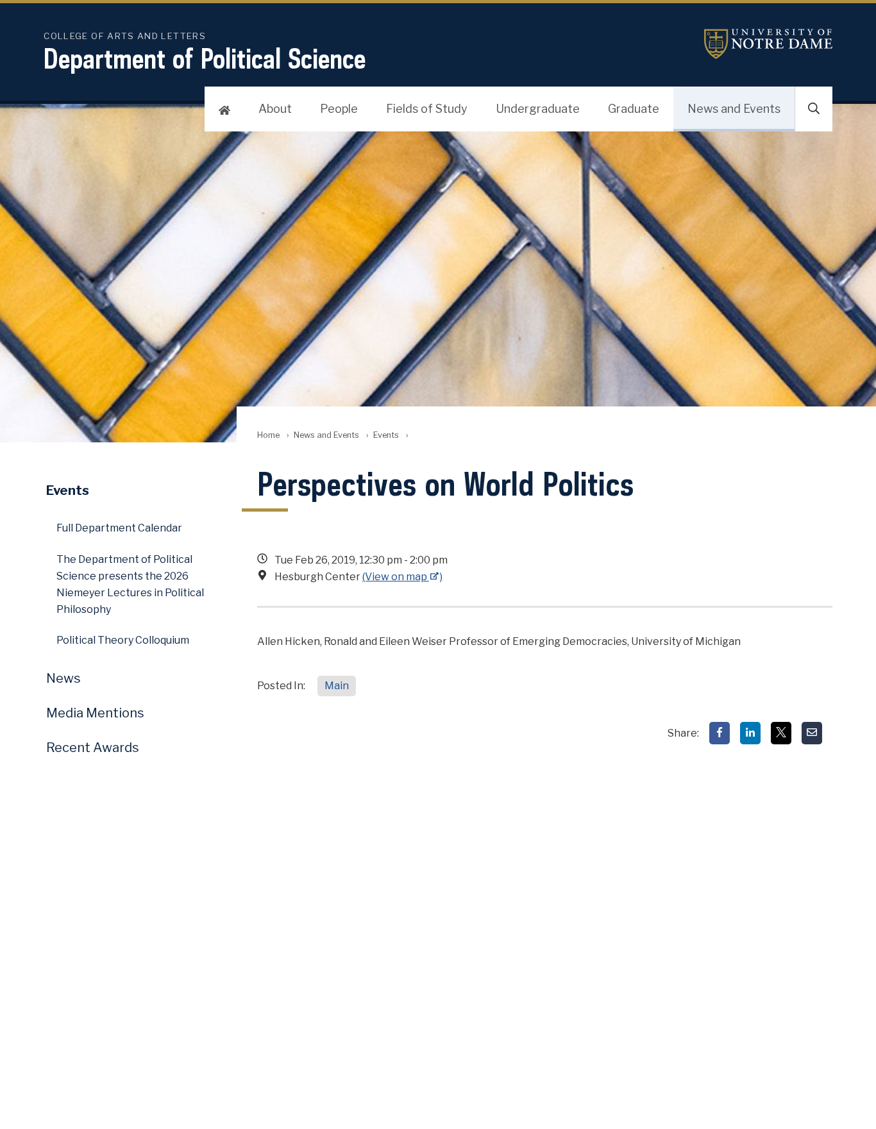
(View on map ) (402, 577)
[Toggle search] (813, 109)
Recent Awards (92, 747)
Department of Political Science (205, 58)
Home (268, 435)
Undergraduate (538, 108)
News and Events (733, 108)
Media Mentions (95, 713)
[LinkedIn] (750, 733)
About (275, 108)
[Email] (812, 733)
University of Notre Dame (768, 44)
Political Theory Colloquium (122, 640)
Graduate (633, 108)
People (339, 108)
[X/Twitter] (781, 733)
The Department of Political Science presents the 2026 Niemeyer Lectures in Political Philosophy (130, 584)
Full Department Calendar (119, 528)
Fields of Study (426, 108)
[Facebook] (719, 733)
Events (386, 435)
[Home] (224, 109)
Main (336, 686)
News (63, 678)
